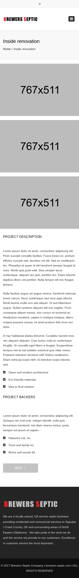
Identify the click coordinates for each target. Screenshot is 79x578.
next (19, 468)
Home (7, 49)
